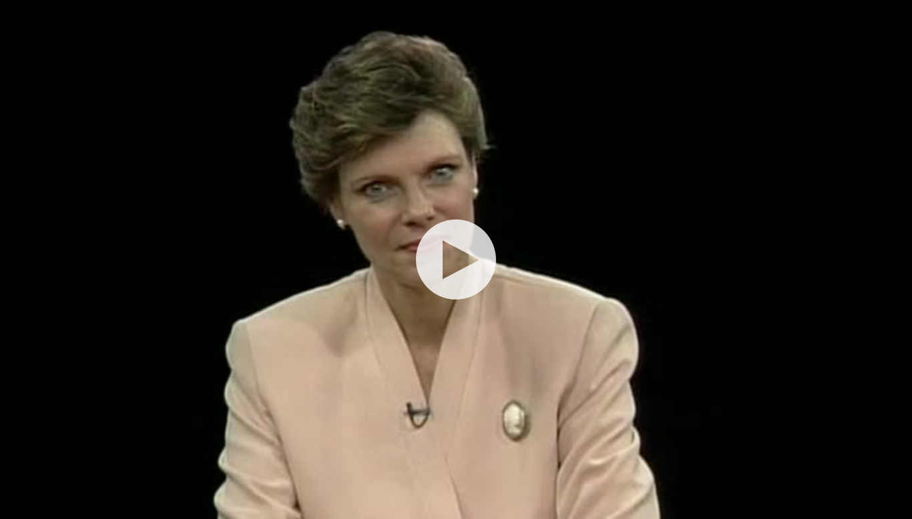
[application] (456, 259)
